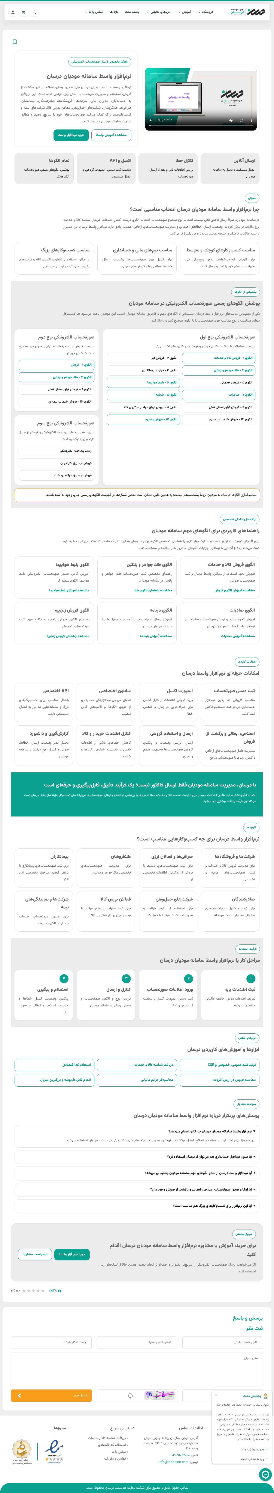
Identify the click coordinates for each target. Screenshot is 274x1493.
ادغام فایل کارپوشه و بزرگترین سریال (65, 1080)
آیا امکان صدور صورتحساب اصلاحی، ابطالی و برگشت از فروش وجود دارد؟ (201, 1189)
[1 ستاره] (24, 1291)
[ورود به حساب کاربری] (12, 12)
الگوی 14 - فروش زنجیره (161, 419)
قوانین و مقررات (115, 1458)
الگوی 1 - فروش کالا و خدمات (233, 358)
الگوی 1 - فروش (81, 364)
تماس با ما (119, 1452)
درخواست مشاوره (35, 1254)
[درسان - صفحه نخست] (245, 12)
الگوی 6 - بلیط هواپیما (162, 382)
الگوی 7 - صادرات (241, 394)
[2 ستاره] (28, 1291)
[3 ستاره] (33, 1291)
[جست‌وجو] (34, 12)
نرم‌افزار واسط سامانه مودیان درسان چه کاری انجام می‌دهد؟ (210, 1131)
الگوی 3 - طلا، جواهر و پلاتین (233, 370)
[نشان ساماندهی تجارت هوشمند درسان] (22, 1452)
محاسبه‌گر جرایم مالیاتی (157, 1080)
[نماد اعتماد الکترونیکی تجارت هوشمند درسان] (54, 1452)
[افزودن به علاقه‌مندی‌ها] (14, 41)
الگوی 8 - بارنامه (166, 394)
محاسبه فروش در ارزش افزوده (234, 1080)
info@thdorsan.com (174, 1462)
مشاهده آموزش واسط (111, 135)
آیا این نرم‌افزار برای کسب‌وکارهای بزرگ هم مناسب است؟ (212, 1206)
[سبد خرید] (23, 12)
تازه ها (114, 12)
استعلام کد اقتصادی (77, 1065)
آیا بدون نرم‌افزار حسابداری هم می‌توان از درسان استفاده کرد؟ (209, 1157)
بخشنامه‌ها (132, 12)
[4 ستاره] (38, 1291)
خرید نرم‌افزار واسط (71, 135)
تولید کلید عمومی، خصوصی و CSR (232, 1065)
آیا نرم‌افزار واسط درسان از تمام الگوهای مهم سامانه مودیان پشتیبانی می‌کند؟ (198, 1173)
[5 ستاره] (42, 1291)
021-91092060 (180, 1455)
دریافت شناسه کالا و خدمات (153, 1065)
